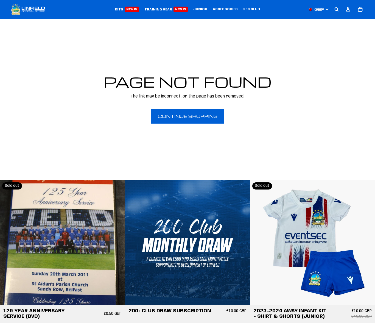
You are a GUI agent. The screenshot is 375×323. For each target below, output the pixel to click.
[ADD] (242, 297)
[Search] (337, 9)
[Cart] (360, 9)
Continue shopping (187, 116)
